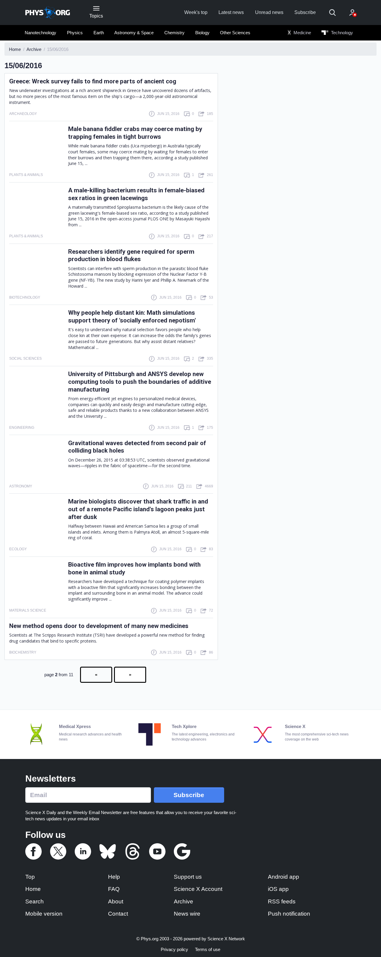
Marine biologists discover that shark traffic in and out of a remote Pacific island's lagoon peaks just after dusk (138, 509)
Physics (75, 32)
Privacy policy (174, 949)
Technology (341, 32)
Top (30, 877)
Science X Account (198, 889)
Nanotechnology (40, 32)
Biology (202, 32)
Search (34, 901)
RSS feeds (282, 901)
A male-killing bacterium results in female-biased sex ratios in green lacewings (136, 194)
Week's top (195, 12)
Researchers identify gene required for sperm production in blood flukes (131, 255)
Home (33, 889)
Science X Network (226, 938)
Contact (118, 914)
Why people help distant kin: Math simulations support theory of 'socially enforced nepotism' (132, 316)
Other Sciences (235, 32)
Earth (98, 32)
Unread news (269, 12)
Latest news (231, 12)
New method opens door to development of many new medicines (98, 625)
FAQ (114, 889)
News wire (187, 914)
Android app (283, 877)
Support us (188, 877)
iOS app (278, 889)
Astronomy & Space (134, 32)
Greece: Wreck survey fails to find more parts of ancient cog (92, 81)
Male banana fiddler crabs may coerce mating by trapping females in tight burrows (135, 132)
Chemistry (174, 32)
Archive (183, 901)
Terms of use (207, 949)
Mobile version (44, 914)
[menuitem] (40, 32)
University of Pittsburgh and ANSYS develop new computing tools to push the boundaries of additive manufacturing (139, 381)
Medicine (301, 32)
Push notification (289, 914)
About (115, 901)
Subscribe (305, 12)
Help (114, 877)
